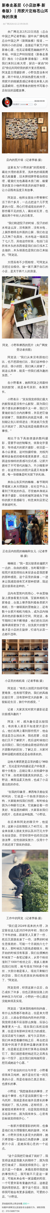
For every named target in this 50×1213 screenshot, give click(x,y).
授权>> (26, 1203)
